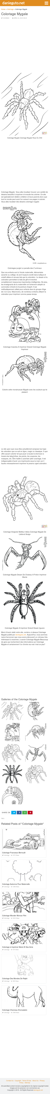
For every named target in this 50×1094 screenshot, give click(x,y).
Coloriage (6, 18)
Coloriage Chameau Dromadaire (14, 1010)
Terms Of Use (26, 1080)
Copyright (18, 1080)
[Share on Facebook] (19, 812)
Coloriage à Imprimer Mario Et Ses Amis (17, 947)
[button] (46, 3)
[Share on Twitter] (13, 812)
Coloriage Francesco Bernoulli (13, 852)
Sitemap (27, 1083)
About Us (35, 1080)
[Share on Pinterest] (30, 812)
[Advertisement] (25, 46)
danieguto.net (13, 3)
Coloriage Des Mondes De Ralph (14, 978)
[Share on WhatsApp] (24, 812)
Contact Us (9, 1080)
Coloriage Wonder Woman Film (14, 915)
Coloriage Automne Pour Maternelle (16, 884)
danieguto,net (20, 634)
